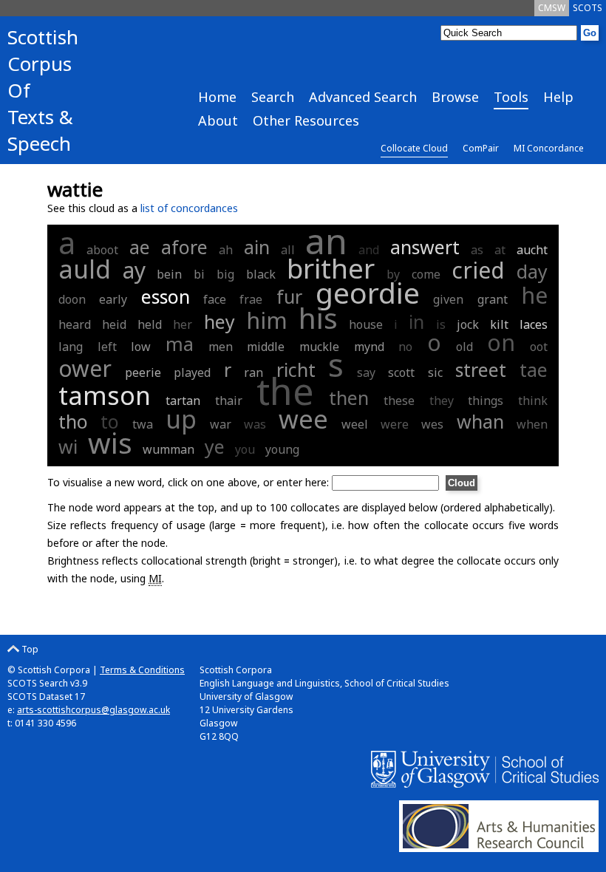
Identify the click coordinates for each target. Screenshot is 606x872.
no (405, 346)
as (477, 250)
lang (70, 346)
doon (72, 299)
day (532, 271)
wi (68, 446)
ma (180, 343)
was (255, 424)
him (266, 320)
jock (468, 324)
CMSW (551, 7)
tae (534, 369)
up (181, 419)
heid (114, 324)
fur (289, 296)
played (192, 372)
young (282, 449)
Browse (455, 97)
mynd (369, 346)
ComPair (481, 148)
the (285, 391)
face (214, 299)
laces (534, 324)
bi (199, 274)
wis (110, 442)
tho (73, 421)
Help (558, 97)
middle (266, 346)
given (448, 299)
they (441, 400)
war (220, 424)
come (426, 274)
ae (139, 246)
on (501, 342)
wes (432, 424)
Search (272, 97)
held (149, 324)
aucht (532, 250)
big (225, 274)
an (326, 241)
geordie (368, 292)
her (182, 324)
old (464, 346)
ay (134, 270)
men (220, 346)
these (399, 400)
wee (303, 419)
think (533, 400)
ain (257, 246)
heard (74, 324)
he (534, 295)
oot (539, 346)
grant (492, 299)
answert (425, 246)
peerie (143, 372)
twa (142, 424)
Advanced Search (363, 97)
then (349, 397)
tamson (104, 395)
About (218, 120)
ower (85, 368)
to (110, 421)
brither (331, 268)
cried (478, 270)
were (395, 424)
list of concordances (189, 208)
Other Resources (306, 120)
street (480, 369)
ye (215, 446)
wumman (168, 449)
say (366, 372)
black (261, 274)
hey (219, 321)
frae (250, 299)
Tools (511, 97)
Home (217, 97)
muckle (319, 346)
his (318, 317)
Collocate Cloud (414, 148)
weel (354, 424)
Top (28, 649)
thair (228, 400)
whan (480, 421)
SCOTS (587, 7)
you (245, 449)
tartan (183, 400)
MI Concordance (549, 148)
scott (401, 372)
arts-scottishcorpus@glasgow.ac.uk (93, 710)
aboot (102, 250)
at (499, 250)
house (366, 324)
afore (184, 246)
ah (226, 250)
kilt (499, 324)
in (416, 321)
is (441, 324)
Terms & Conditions (142, 670)
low (141, 346)
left (107, 346)
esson (165, 296)
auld (84, 269)
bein (169, 274)
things (485, 400)
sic (435, 372)
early (113, 299)
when (532, 424)
